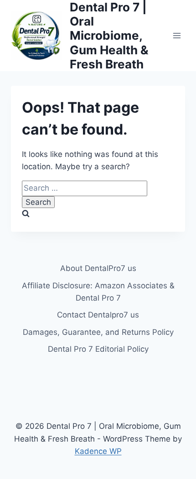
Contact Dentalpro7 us (98, 314)
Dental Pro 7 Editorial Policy (98, 349)
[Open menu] (176, 35)
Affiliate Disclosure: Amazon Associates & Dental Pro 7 (98, 291)
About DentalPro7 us (98, 268)
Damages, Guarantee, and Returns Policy (98, 332)
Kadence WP (98, 451)
